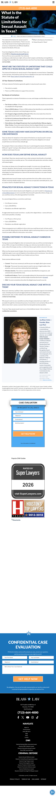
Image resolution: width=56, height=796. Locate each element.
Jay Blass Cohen (45, 320)
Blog (26, 733)
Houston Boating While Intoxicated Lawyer (26, 744)
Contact (27, 737)
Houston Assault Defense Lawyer (27, 757)
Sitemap (43, 779)
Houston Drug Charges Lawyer (26, 761)
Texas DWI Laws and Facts (26, 750)
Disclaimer (35, 779)
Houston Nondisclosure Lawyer (26, 769)
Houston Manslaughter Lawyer (26, 763)
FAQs (14, 36)
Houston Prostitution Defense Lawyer (27, 767)
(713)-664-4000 (28, 8)
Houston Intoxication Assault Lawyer (26, 748)
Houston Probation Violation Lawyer (26, 765)
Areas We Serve (26, 731)
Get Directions (28, 709)
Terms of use (26, 779)
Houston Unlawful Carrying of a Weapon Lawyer (26, 771)
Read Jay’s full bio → (47, 380)
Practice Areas (26, 729)
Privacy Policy (15, 779)
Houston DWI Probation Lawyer (26, 746)
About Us (26, 727)
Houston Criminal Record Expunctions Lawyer (27, 759)
